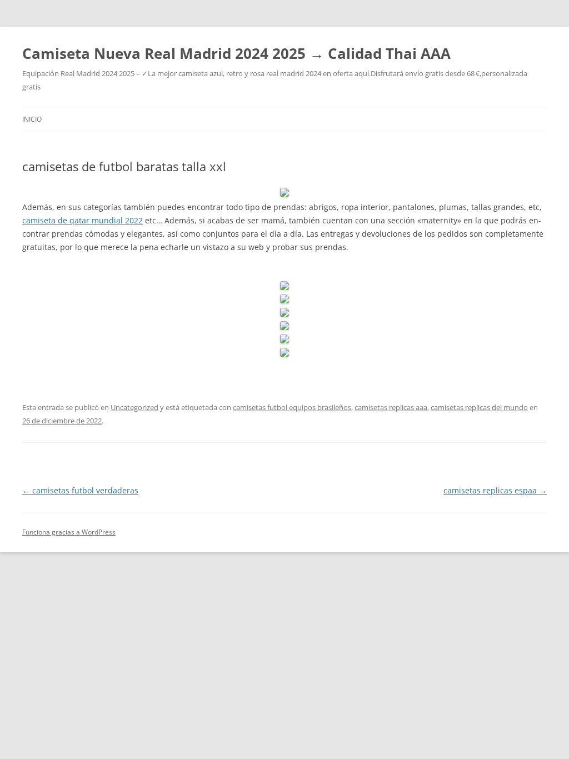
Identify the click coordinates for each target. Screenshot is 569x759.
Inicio (32, 119)
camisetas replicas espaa (495, 490)
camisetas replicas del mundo (479, 407)
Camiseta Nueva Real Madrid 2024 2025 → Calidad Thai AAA (236, 53)
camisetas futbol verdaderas (80, 490)
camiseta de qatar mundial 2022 (82, 220)
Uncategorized (134, 407)
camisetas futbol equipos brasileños (292, 407)
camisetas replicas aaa (391, 407)
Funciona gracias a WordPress (69, 532)
